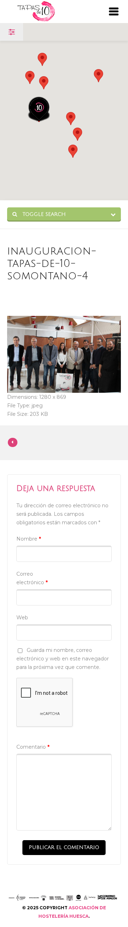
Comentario (32, 747)
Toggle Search (43, 214)
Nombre (28, 539)
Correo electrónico (32, 578)
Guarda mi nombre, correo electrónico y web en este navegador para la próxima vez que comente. (62, 658)
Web (22, 617)
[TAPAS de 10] (47, 11)
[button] (43, 82)
